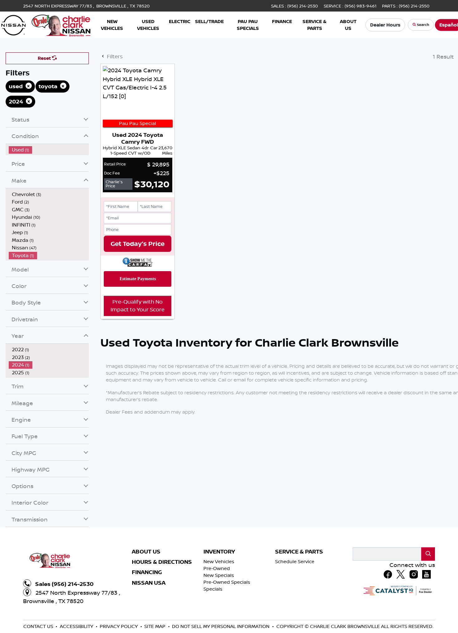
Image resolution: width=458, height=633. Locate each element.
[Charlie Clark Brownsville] (46, 24)
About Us (146, 614)
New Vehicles (218, 624)
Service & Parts (299, 614)
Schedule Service (294, 624)
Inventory (219, 614)
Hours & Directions (162, 624)
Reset (45, 120)
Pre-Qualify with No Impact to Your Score (138, 367)
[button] (112, 25)
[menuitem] (49, 212)
